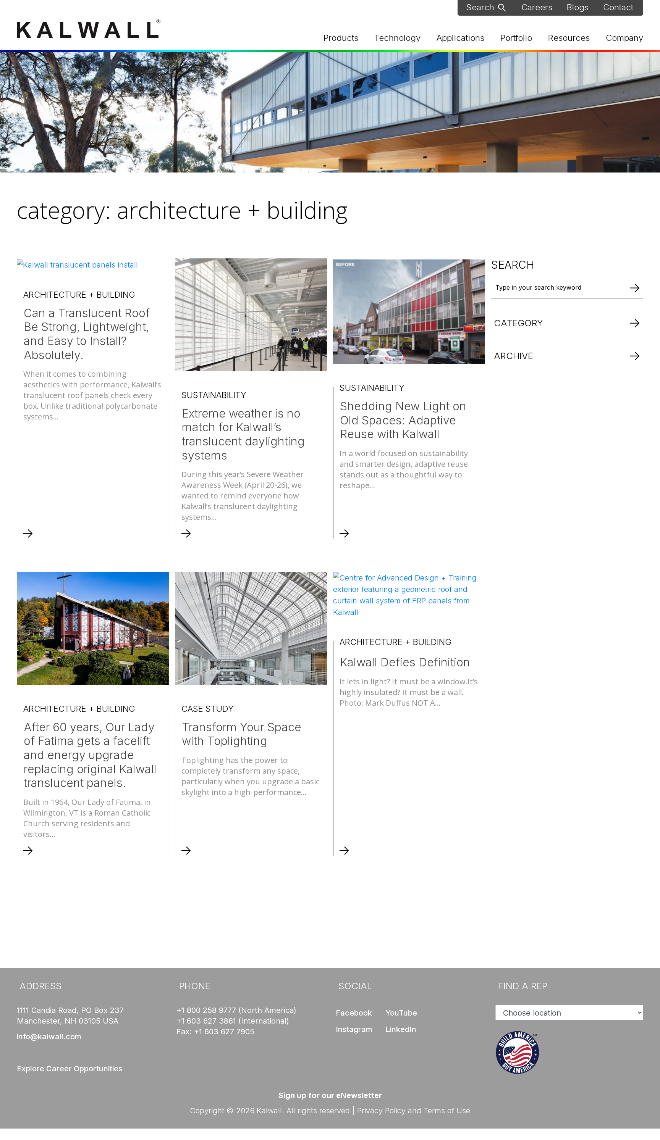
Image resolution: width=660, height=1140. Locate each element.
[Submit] (502, 7)
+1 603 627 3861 (206, 1021)
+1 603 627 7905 (224, 1031)
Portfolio (516, 38)
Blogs (578, 7)
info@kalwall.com (49, 1036)
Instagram (354, 1029)
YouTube (401, 1012)
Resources (569, 38)
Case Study (207, 709)
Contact (618, 7)
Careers (536, 7)
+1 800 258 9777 (206, 1010)
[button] (567, 314)
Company (624, 38)
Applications (460, 38)
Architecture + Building (79, 295)
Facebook (354, 1012)
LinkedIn (400, 1029)
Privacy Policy (381, 1110)
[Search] (634, 287)
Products (341, 38)
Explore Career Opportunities (69, 1068)
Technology (397, 38)
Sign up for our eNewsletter (330, 1095)
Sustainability (213, 395)
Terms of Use (447, 1110)
